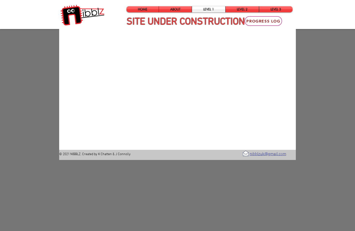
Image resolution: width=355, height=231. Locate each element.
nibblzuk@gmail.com (268, 154)
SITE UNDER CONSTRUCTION (186, 22)
